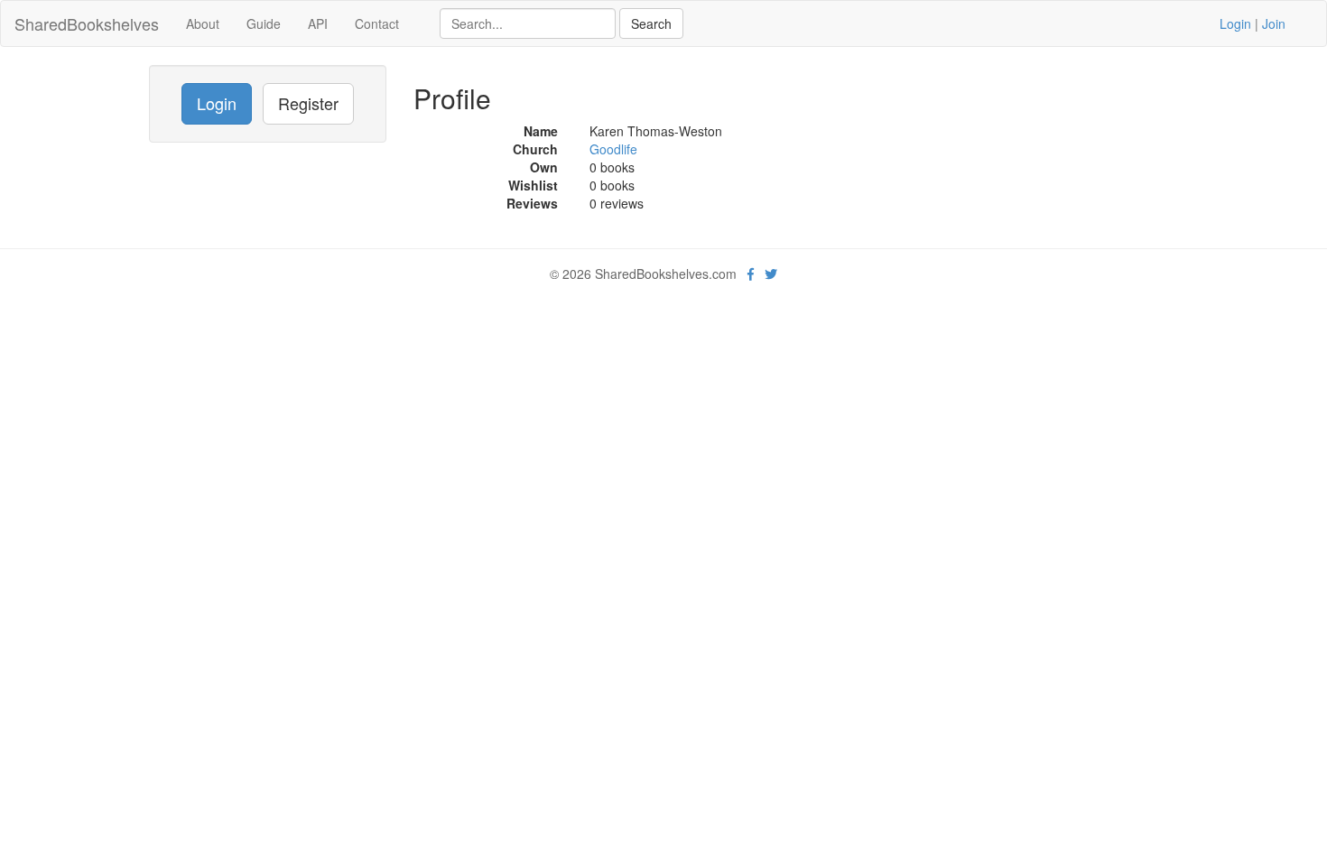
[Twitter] (771, 273)
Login (1235, 23)
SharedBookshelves (86, 23)
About (202, 23)
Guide (263, 23)
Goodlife (613, 149)
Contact (377, 23)
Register (308, 103)
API (318, 23)
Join (1273, 23)
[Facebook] (750, 273)
